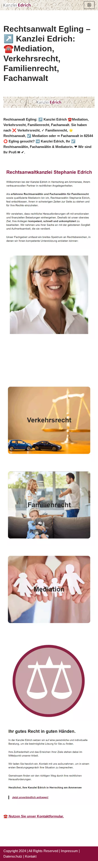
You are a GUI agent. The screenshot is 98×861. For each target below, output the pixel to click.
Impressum (69, 851)
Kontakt (30, 856)
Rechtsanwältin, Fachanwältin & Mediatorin (43, 362)
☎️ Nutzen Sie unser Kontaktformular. (33, 816)
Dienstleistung (21, 369)
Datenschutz (12, 856)
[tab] (43, 362)
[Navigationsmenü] (89, 5)
